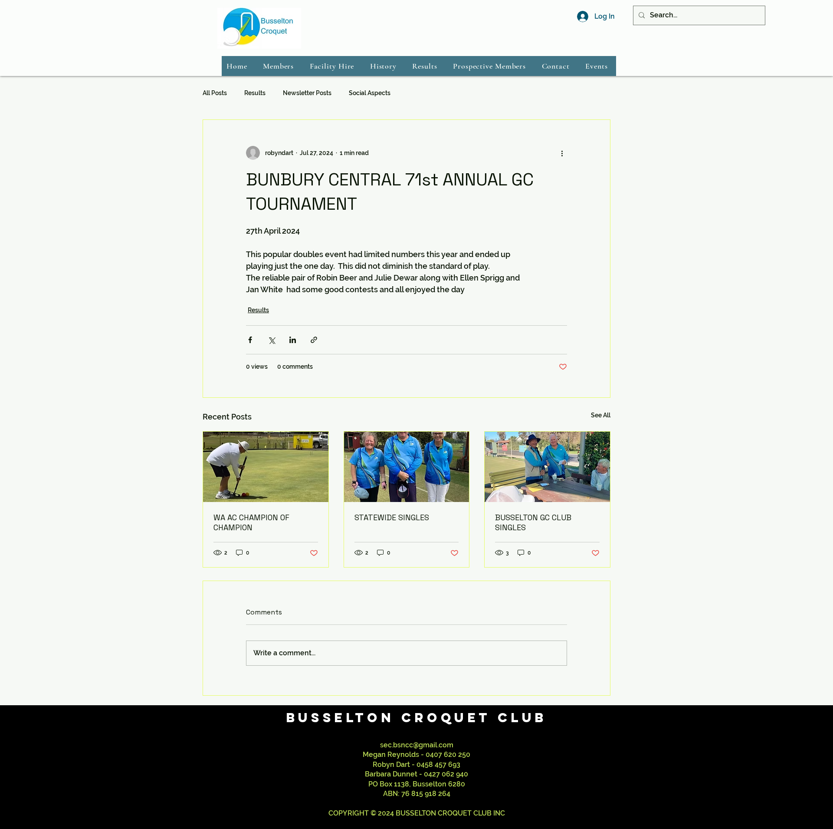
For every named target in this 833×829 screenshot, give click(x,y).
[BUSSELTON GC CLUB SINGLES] (547, 467)
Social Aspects (369, 92)
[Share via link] (314, 340)
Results (255, 92)
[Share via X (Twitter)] (271, 340)
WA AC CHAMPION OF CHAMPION (251, 522)
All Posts (215, 92)
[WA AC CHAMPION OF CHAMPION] (265, 467)
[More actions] (562, 153)
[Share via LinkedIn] (293, 340)
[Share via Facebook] (250, 340)
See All (600, 415)
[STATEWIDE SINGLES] (406, 467)
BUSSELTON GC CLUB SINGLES (533, 522)
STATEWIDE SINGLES (391, 517)
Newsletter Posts (307, 92)
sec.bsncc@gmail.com (416, 745)
